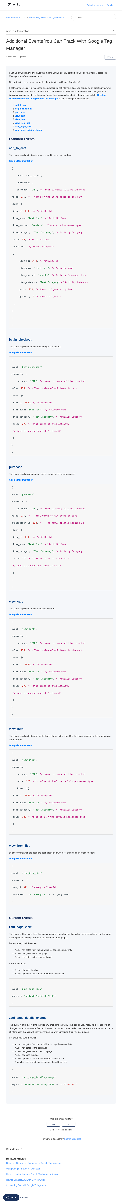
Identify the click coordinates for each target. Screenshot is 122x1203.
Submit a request (95, 5)
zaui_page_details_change (28, 130)
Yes (53, 1124)
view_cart (20, 116)
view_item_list (22, 123)
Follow (110, 57)
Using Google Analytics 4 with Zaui (23, 1168)
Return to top (12, 1149)
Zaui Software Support (16, 17)
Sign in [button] (110, 5)
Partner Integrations (37, 17)
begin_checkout (23, 108)
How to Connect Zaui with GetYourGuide (25, 1180)
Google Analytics (56, 17)
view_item (20, 119)
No (69, 1124)
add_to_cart (21, 105)
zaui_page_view (23, 126)
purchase (20, 112)
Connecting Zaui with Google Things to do (26, 1185)
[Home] (15, 6)
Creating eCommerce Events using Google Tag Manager (33, 1163)
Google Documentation (21, 161)
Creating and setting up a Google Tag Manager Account (33, 1174)
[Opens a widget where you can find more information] (11, 1198)
